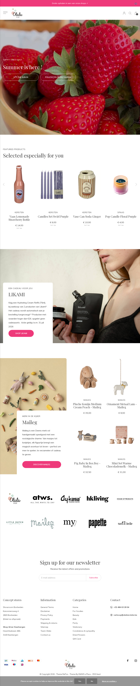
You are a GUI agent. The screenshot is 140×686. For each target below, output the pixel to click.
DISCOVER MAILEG (41, 464)
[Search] (130, 13)
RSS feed (96, 674)
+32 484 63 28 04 (121, 607)
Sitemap (44, 627)
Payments (45, 619)
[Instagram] (136, 661)
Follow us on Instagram (58, 77)
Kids (74, 619)
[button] (5, 12)
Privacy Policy (47, 615)
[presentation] (4, 184)
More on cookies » (109, 681)
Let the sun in (21, 77)
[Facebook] (127, 661)
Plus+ (88, 674)
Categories (79, 600)
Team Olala (46, 631)
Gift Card (77, 639)
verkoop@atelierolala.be (125, 615)
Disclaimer (45, 611)
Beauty (76, 615)
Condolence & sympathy (84, 631)
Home (75, 607)
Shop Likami (21, 333)
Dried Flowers (79, 635)
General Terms (47, 607)
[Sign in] (124, 13)
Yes (79, 681)
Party (75, 623)
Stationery (77, 627)
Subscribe (93, 577)
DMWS (81, 674)
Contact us (45, 635)
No (92, 681)
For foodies (78, 611)
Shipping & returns (49, 623)
